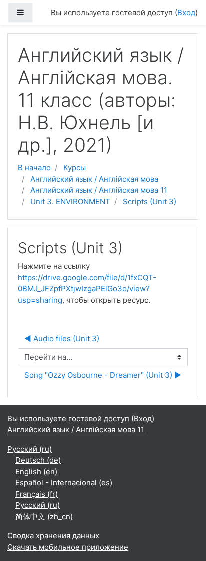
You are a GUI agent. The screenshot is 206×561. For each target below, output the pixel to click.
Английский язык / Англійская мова (94, 179)
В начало (34, 167)
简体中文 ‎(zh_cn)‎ (44, 516)
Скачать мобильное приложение (68, 547)
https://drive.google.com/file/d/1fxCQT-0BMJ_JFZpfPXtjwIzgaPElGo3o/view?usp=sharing (87, 289)
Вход (187, 12)
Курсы (75, 167)
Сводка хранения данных (54, 535)
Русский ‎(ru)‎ (30, 449)
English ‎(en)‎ (37, 471)
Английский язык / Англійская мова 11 (99, 190)
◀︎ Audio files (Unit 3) (62, 338)
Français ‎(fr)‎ (37, 494)
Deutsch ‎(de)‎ (38, 460)
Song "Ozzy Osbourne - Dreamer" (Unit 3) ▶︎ (103, 375)
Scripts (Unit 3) (149, 201)
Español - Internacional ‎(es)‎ (64, 482)
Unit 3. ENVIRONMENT (70, 201)
